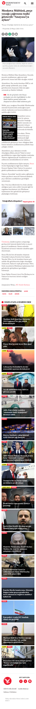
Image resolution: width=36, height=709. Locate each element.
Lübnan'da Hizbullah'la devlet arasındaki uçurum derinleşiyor (16, 368)
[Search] (25, 3)
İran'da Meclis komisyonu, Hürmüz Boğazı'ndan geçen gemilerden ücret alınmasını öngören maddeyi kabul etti (18, 593)
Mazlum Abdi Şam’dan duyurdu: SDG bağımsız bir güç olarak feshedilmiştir (16, 321)
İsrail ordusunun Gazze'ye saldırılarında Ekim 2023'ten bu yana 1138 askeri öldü (16, 572)
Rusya (32, 164)
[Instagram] (30, 681)
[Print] (16, 34)
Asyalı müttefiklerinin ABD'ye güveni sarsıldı (15, 391)
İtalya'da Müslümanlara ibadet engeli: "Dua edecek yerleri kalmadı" (8, 134)
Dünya (4, 305)
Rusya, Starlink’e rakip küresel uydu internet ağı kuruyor (16, 436)
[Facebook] (21, 681)
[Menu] (32, 3)
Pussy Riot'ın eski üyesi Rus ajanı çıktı (17, 345)
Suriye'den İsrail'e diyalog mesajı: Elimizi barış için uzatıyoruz (17, 527)
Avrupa (17, 294)
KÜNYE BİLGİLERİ (10, 689)
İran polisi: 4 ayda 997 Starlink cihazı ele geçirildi (15, 619)
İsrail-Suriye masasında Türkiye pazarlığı (16, 505)
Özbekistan (6, 242)
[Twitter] (25, 681)
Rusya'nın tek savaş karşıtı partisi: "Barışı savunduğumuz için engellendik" (17, 663)
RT (17, 285)
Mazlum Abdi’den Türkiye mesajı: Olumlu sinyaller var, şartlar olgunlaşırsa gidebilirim (17, 640)
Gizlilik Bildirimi (23, 689)
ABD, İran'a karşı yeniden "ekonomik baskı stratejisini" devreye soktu (15, 412)
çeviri (26, 291)
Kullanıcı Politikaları (10, 692)
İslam (10, 294)
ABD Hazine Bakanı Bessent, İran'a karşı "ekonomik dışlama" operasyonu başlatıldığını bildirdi (18, 458)
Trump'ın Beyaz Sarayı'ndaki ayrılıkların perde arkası (15, 482)
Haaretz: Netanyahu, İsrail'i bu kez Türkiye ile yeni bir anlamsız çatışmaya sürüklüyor (17, 549)
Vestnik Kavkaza (24, 285)
